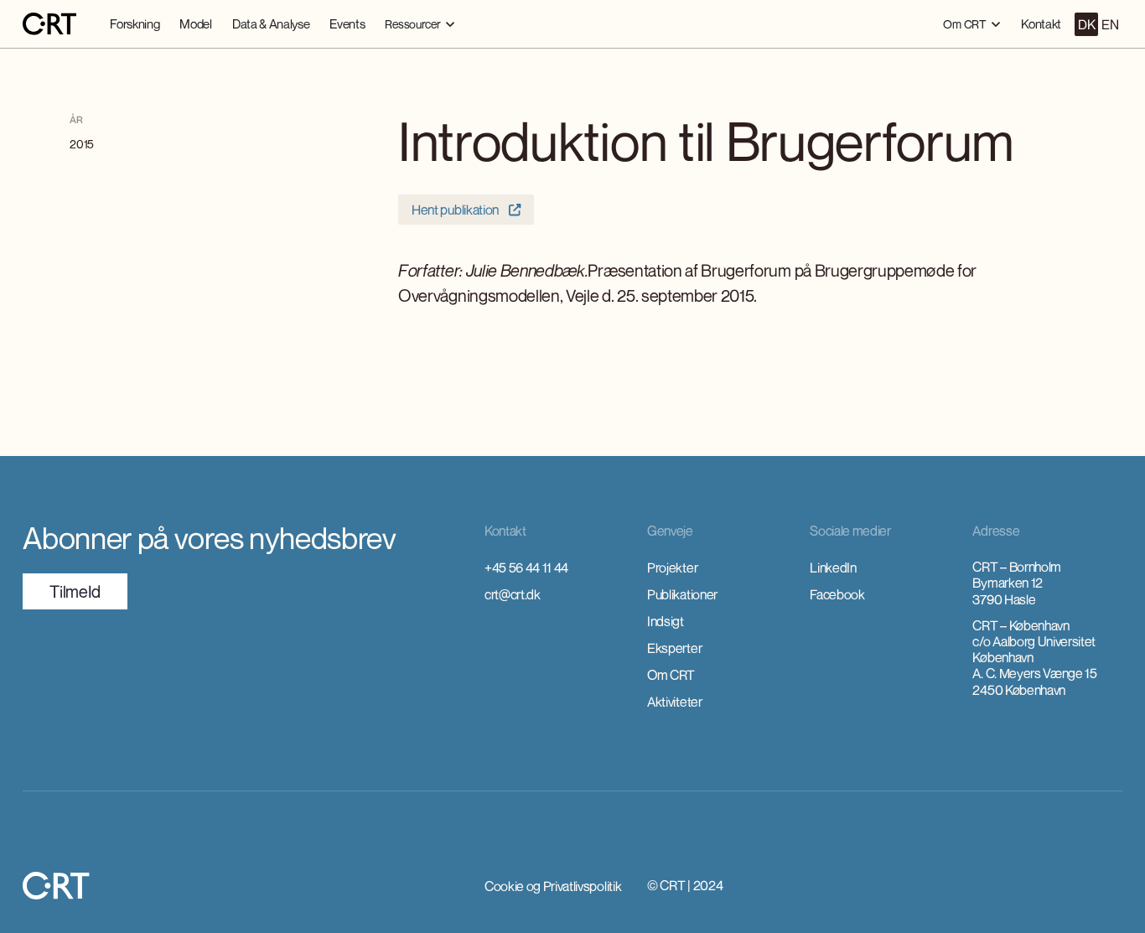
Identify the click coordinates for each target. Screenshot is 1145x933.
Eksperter (674, 648)
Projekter (672, 567)
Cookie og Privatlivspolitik (552, 886)
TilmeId (75, 591)
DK (1086, 24)
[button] (419, 24)
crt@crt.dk (512, 594)
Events (347, 23)
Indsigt (665, 621)
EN (1109, 24)
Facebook (837, 594)
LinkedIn (833, 567)
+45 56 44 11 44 (526, 567)
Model (195, 23)
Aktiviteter (674, 701)
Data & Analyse (271, 23)
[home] (49, 24)
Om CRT (671, 674)
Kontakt (1041, 23)
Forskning (134, 23)
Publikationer (682, 594)
